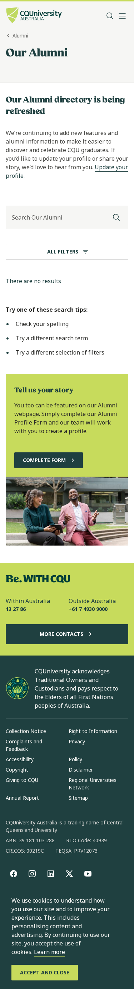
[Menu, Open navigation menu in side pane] (122, 16)
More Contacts (61, 634)
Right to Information (93, 731)
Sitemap (78, 797)
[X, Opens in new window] (69, 874)
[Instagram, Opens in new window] (32, 874)
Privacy (77, 741)
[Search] (116, 217)
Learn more (49, 952)
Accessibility (20, 759)
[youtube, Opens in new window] (88, 874)
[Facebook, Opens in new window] (13, 874)
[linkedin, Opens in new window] (51, 874)
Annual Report (22, 797)
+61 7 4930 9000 (88, 609)
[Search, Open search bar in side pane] (110, 16)
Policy (75, 759)
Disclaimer (81, 769)
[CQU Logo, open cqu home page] (34, 16)
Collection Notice (26, 731)
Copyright (17, 769)
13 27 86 (16, 609)
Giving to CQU (22, 780)
